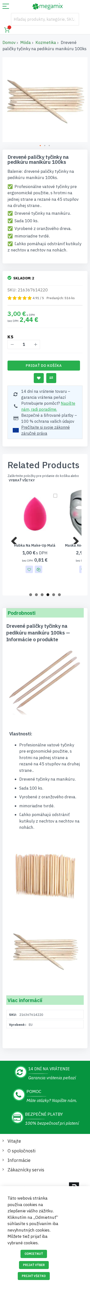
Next (74, 539)
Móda (25, 42)
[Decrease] (12, 344)
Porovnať (51, 378)
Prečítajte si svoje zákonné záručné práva (45, 430)
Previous (16, 539)
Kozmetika (46, 42)
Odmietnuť (33, 1254)
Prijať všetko (34, 1276)
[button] (40, 146)
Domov (9, 42)
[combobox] (45, 19)
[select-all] (22, 480)
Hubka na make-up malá (35, 545)
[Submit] (72, 19)
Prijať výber (34, 1265)
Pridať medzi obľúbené (39, 378)
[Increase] (35, 344)
